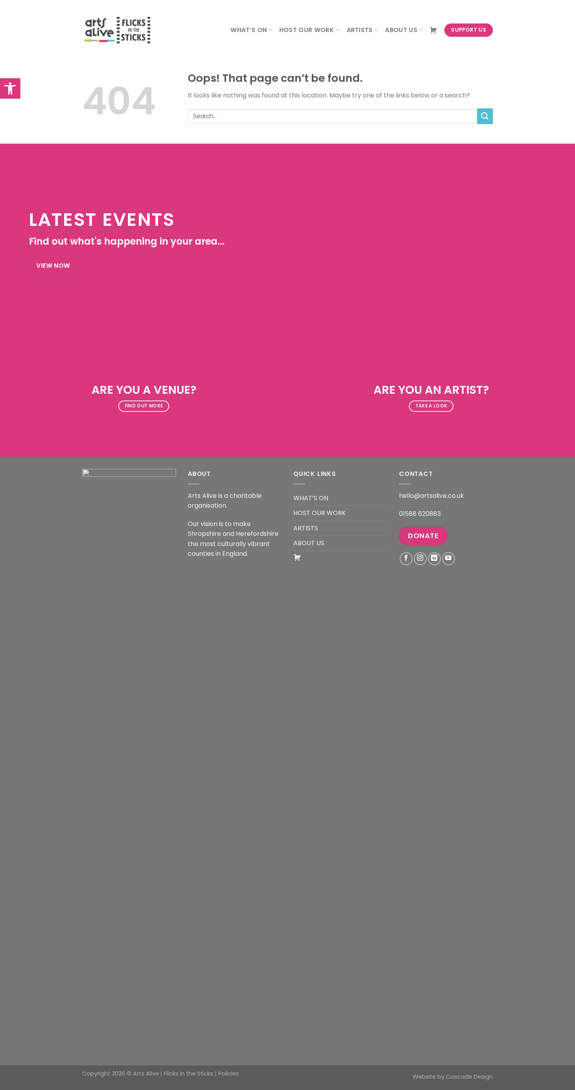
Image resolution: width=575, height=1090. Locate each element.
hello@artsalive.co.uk (431, 495)
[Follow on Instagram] (420, 558)
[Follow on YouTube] (448, 558)
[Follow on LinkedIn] (434, 558)
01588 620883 (420, 513)
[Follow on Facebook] (406, 558)
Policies (228, 1073)
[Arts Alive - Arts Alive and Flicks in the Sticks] (121, 30)
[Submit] (485, 116)
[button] (10, 88)
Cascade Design (469, 1077)
